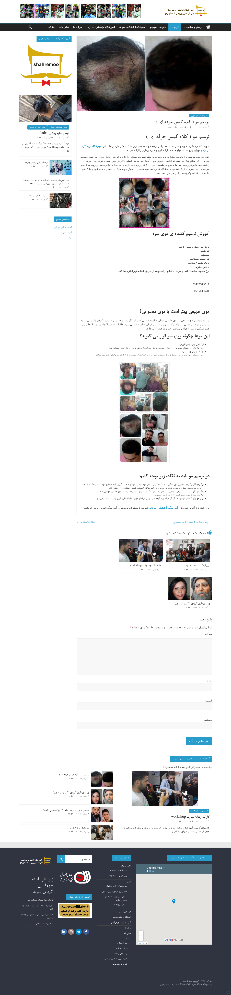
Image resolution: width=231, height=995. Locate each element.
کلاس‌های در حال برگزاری (199, 116)
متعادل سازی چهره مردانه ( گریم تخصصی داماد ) (66, 810)
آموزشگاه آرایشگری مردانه (132, 27)
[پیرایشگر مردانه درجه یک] (188, 541)
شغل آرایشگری (86, 522)
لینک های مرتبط (121, 954)
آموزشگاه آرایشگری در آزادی (100, 27)
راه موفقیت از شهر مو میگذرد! (37, 196)
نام (209, 681)
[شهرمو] (208, 27)
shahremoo (179, 127)
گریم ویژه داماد (118, 905)
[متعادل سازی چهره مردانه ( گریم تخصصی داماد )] (102, 809)
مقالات (51, 27)
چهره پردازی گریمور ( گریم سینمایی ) (192, 522)
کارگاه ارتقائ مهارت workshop (145, 565)
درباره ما (77, 27)
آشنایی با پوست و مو (120, 964)
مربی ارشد (47, 138)
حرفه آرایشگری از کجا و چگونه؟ (36, 163)
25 (69, 814)
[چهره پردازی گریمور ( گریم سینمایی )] (190, 579)
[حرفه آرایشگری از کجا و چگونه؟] (61, 161)
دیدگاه (208, 633)
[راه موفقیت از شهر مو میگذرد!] (61, 195)
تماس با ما (64, 27)
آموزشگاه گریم (66, 233)
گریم (176, 27)
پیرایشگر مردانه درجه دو (77, 828)
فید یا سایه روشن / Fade (54, 133)
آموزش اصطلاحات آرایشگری (58, 127)
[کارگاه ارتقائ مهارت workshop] (141, 541)
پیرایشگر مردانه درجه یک (196, 565)
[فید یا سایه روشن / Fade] (45, 96)
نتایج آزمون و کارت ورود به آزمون (115, 959)
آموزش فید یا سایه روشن (37, 127)
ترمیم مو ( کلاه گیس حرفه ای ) (74, 774)
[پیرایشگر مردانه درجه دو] (102, 826)
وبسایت (208, 719)
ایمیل (208, 700)
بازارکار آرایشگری (121, 948)
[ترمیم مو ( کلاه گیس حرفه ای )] (102, 773)
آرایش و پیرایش (194, 27)
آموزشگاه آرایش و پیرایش (63, 227)
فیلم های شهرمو (158, 27)
